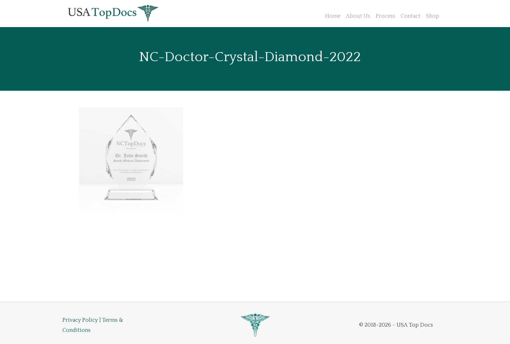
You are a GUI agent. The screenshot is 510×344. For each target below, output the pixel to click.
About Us (358, 16)
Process (385, 16)
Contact (410, 16)
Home (332, 16)
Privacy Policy (80, 320)
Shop (432, 16)
